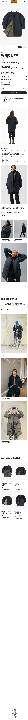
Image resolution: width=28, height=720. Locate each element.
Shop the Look (5, 240)
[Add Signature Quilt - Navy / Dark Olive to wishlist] (26, 52)
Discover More (4, 309)
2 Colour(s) (6, 489)
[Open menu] (3, 1)
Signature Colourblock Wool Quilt (17, 512)
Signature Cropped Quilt (19, 482)
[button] (2, 84)
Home (2, 52)
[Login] (22, 1)
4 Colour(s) (19, 489)
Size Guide (23, 88)
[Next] (21, 24)
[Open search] (6, 1)
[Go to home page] (14, 1)
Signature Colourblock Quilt (6, 482)
